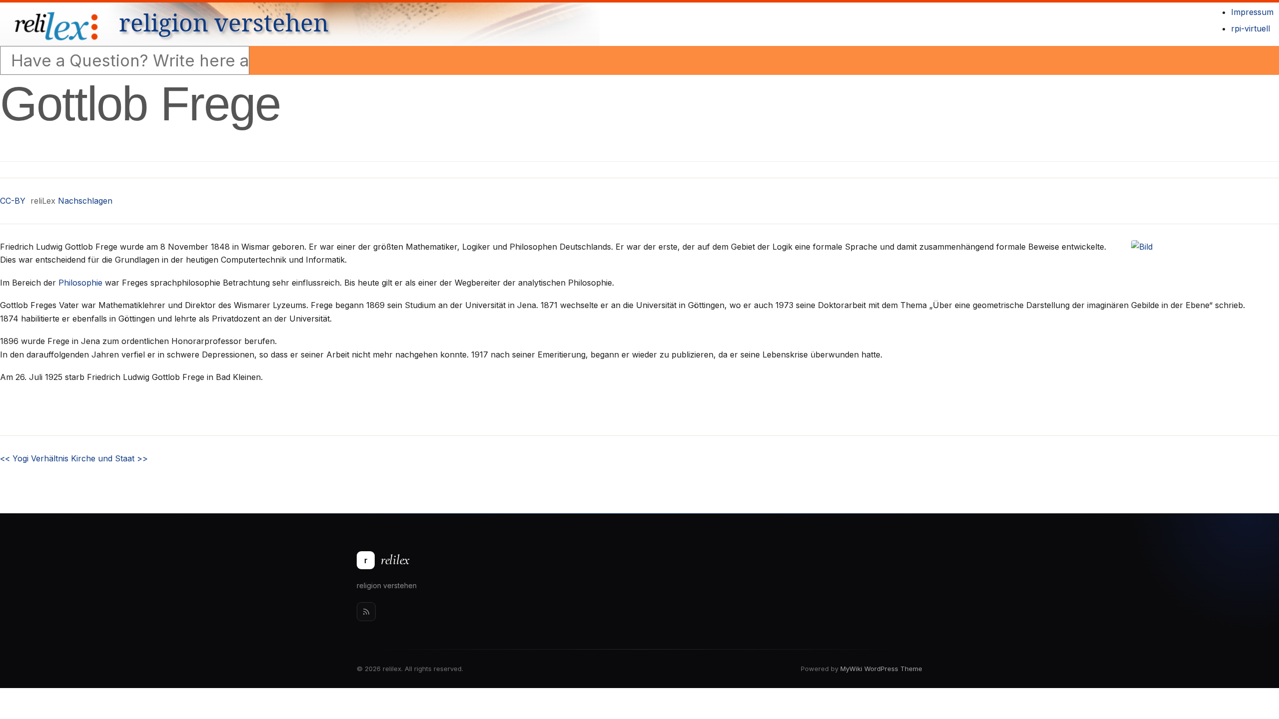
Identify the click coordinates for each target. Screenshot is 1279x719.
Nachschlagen (85, 201)
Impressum (1252, 12)
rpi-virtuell (1250, 28)
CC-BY (12, 201)
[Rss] (366, 611)
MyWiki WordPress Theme (881, 669)
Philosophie (80, 283)
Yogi (14, 458)
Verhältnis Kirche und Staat (89, 458)
